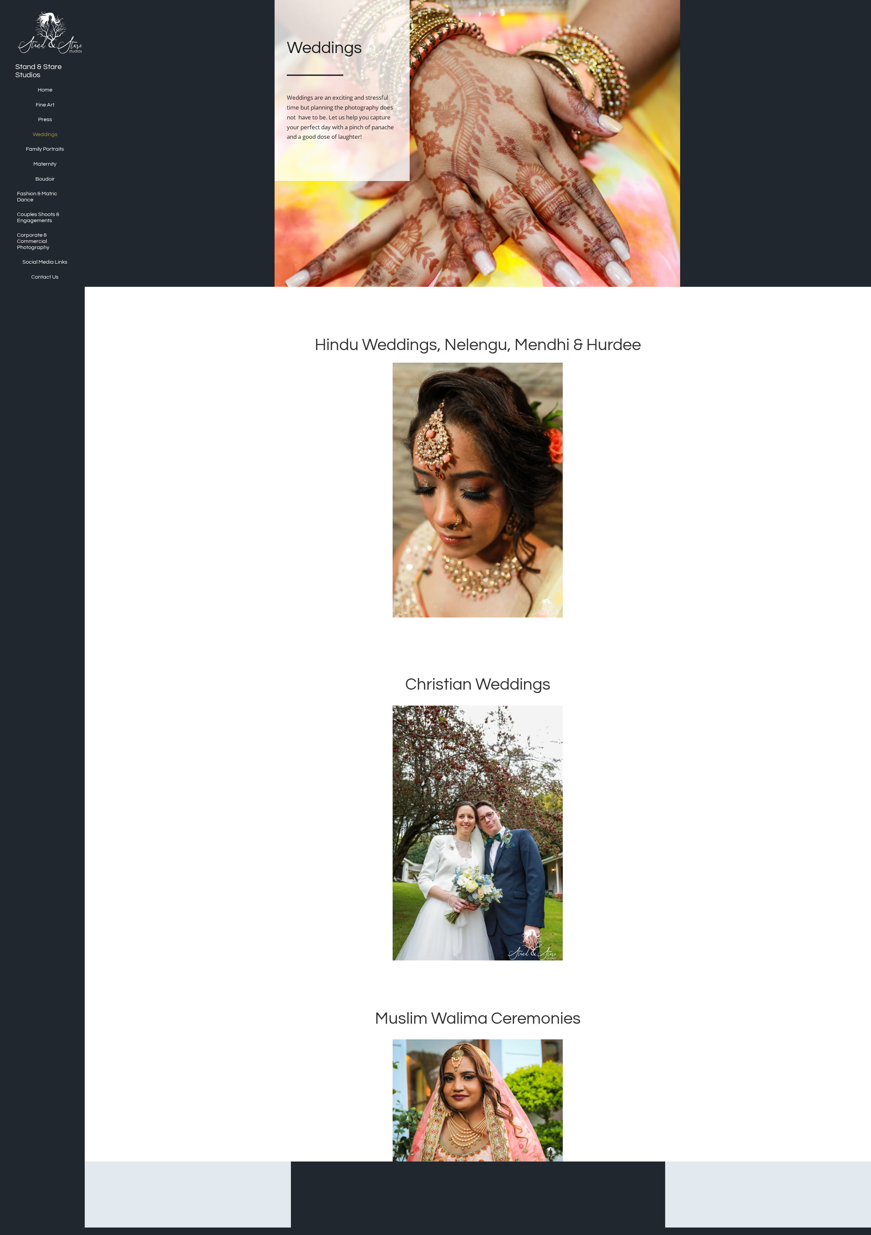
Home (45, 90)
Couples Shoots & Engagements (38, 217)
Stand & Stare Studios (38, 71)
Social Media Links (44, 262)
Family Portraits (45, 149)
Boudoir (45, 179)
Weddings (45, 134)
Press (45, 119)
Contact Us (45, 277)
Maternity (44, 164)
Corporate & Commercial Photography (33, 241)
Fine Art (45, 105)
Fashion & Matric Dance (37, 196)
